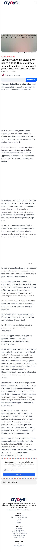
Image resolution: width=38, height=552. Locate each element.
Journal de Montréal (12, 482)
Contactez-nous (19, 537)
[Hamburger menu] (35, 3)
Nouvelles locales (19, 515)
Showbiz (19, 521)
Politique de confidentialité (19, 533)
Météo (19, 519)
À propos (19, 528)
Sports (19, 522)
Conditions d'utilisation (19, 532)
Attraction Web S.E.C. (16, 510)
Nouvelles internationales (19, 517)
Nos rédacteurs (19, 530)
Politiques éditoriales (19, 535)
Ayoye (6, 74)
